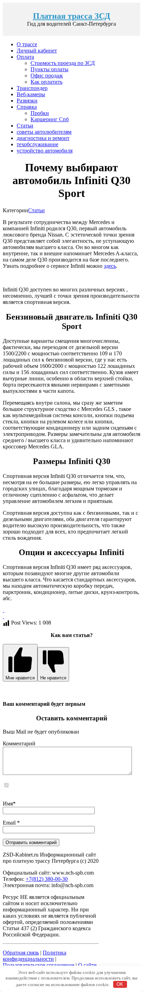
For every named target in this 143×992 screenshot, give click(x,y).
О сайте (87, 965)
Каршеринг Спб (50, 119)
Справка (27, 107)
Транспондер (32, 88)
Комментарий (19, 743)
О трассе (27, 44)
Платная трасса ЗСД (71, 15)
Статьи (25, 126)
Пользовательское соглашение (38, 965)
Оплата (25, 57)
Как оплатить (46, 82)
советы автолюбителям (44, 132)
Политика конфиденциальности (34, 956)
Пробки (40, 113)
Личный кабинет (37, 50)
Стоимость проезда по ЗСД (63, 63)
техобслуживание (37, 144)
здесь (110, 266)
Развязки (27, 101)
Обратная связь (21, 953)
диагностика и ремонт (43, 138)
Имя (8, 804)
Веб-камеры (31, 94)
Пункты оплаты (49, 69)
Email (10, 823)
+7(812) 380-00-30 (47, 879)
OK (120, 984)
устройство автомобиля (45, 151)
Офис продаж (47, 75)
